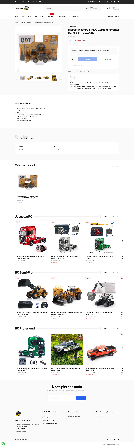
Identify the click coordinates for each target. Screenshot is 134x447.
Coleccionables (86, 82)
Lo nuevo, (113, 86)
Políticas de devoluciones (101, 416)
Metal (71, 84)
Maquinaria (112, 82)
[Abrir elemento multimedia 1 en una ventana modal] (38, 49)
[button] (115, 8)
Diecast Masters (100, 82)
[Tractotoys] (18, 416)
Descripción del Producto (23, 103)
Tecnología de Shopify (115, 444)
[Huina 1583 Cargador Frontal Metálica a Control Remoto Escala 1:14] (67, 306)
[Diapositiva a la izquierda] (16, 77)
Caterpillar (72, 26)
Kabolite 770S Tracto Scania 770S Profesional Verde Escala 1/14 (32, 369)
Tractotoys (109, 444)
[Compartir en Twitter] (77, 71)
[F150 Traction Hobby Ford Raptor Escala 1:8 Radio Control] (67, 362)
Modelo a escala (56, 149)
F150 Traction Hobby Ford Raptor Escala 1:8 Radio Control (65, 369)
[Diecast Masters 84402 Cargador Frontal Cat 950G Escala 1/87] (28, 190)
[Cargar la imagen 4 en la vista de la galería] (46, 77)
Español (101, 1)
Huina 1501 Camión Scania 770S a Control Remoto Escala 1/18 (30, 257)
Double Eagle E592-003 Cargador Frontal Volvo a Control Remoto (32, 313)
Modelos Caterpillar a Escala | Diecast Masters (98, 88)
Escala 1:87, (95, 86)
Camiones (72, 82)
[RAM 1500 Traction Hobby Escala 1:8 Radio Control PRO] (101, 362)
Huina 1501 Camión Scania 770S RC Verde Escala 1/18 (99, 257)
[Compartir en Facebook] (73, 71)
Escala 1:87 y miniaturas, (104, 86)
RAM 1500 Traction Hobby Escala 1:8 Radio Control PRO (100, 369)
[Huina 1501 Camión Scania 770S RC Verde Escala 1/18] (101, 250)
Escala (106, 82)
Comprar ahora (107, 59)
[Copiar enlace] (88, 71)
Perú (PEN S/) (91, 1)
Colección (92, 82)
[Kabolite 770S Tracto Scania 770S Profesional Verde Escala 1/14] (32, 362)
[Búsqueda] (80, 8)
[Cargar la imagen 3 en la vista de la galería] (38, 77)
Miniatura (76, 84)
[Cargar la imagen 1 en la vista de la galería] (22, 77)
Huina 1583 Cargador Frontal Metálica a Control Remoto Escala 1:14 (66, 313)
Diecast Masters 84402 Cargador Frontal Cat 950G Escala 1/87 (27, 197)
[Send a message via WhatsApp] (3, 443)
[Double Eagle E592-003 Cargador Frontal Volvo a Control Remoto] (32, 306)
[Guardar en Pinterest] (81, 71)
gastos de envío (81, 44)
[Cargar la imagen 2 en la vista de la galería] (30, 77)
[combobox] (63, 8)
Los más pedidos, (81, 88)
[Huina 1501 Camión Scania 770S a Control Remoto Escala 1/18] (32, 250)
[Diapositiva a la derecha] (60, 77)
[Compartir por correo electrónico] (85, 71)
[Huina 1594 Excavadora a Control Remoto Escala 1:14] (101, 306)
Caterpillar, (89, 86)
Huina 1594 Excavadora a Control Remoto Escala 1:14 (99, 313)
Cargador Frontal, (81, 86)
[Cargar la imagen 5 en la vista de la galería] (54, 77)
